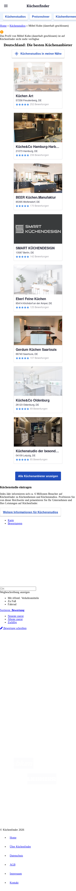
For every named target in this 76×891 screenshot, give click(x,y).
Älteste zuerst (15, 619)
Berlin (25, 645)
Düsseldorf (19, 648)
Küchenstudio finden (19, 639)
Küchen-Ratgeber (17, 674)
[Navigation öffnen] (6, 6)
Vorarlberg (54, 645)
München (44, 645)
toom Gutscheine (15, 655)
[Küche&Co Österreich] (52, 814)
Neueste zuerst (16, 616)
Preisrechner (40, 16)
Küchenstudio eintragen (21, 704)
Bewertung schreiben (15, 628)
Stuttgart (45, 648)
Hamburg (34, 645)
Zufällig (12, 622)
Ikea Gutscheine (26, 651)
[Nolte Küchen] (61, 799)
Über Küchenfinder (18, 677)
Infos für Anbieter (18, 694)
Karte (11, 520)
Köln (37, 648)
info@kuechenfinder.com (14, 721)
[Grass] (56, 767)
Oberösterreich (67, 645)
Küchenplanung (16, 668)
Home (3, 25)
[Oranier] (29, 799)
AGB (12, 864)
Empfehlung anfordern (20, 642)
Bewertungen (15, 523)
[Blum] (23, 767)
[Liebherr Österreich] (41, 783)
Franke (53, 648)
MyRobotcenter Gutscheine (53, 655)
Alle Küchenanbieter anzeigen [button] (38, 476)
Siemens (61, 648)
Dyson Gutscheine (65, 651)
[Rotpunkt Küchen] (23, 814)
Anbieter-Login (19, 707)
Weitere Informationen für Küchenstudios (30, 512)
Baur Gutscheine (32, 655)
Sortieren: (12, 610)
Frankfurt (29, 648)
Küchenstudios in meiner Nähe (41, 53)
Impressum (16, 873)
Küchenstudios (15, 16)
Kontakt (14, 882)
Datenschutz (16, 855)
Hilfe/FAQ (13, 680)
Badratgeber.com (17, 684)
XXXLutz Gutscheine (45, 651)
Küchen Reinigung (18, 671)
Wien (10, 648)
